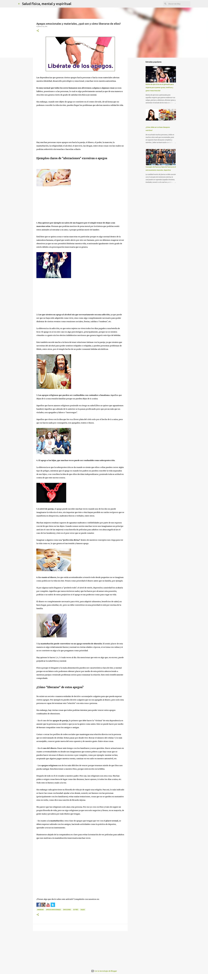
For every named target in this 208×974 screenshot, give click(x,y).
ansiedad (40, 909)
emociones (67, 909)
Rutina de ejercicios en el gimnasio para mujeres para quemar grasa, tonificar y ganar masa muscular (160, 87)
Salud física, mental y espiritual (46, 4)
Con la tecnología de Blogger (105, 971)
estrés (75, 909)
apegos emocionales (53, 909)
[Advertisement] (80, 125)
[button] (37, 30)
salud (83, 909)
